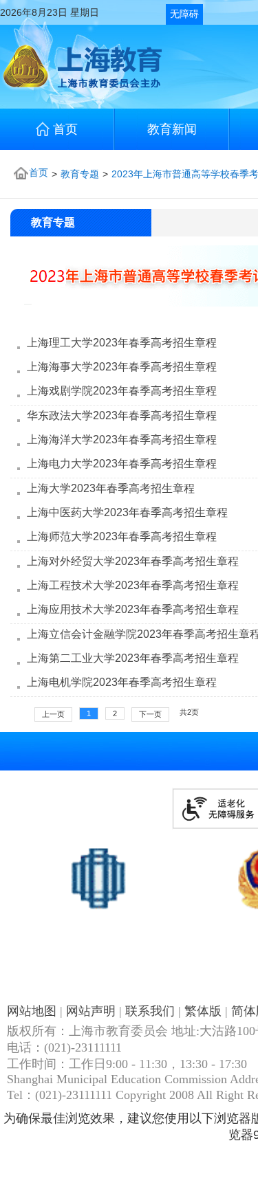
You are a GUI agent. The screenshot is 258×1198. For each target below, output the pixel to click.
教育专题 (80, 173)
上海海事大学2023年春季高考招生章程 (122, 367)
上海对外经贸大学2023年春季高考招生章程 (133, 561)
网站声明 (91, 1011)
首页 (65, 129)
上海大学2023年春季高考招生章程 (111, 488)
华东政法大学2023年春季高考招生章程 (122, 415)
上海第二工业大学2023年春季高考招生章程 (133, 658)
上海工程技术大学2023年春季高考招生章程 (133, 585)
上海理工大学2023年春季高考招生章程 (122, 342)
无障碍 (184, 13)
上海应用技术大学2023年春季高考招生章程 (133, 609)
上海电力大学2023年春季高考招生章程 (122, 463)
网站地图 (31, 1011)
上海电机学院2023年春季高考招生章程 (122, 682)
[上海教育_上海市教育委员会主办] (81, 87)
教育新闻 (172, 129)
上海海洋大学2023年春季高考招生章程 (122, 439)
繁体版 (203, 1011)
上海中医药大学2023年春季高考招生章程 (127, 512)
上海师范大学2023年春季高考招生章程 (122, 536)
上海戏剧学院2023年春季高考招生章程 (122, 391)
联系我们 (150, 1011)
